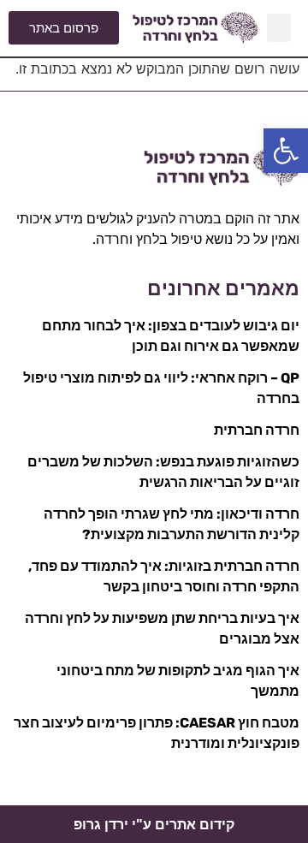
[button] (286, 150)
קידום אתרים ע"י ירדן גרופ (154, 824)
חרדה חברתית (256, 430)
